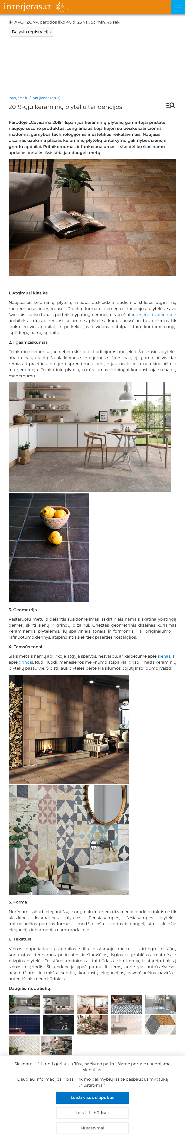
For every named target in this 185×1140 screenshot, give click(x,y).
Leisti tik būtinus (92, 1112)
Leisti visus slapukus (92, 1097)
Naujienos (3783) (46, 98)
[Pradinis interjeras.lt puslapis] (85, 7)
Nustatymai (92, 1128)
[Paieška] (168, 106)
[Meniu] (178, 7)
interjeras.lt (18, 98)
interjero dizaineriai (152, 314)
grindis (26, 662)
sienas (164, 656)
